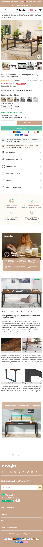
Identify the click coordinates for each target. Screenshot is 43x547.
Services (4, 514)
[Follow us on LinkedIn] (32, 472)
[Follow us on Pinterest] (19, 472)
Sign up (13, 147)
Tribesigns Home (8, 508)
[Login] (36, 10)
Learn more (18, 141)
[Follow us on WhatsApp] (2, 472)
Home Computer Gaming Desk (17, 405)
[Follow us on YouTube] (23, 472)
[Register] (40, 487)
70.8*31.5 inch (18, 107)
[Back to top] (39, 534)
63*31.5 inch (6, 107)
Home (3, 15)
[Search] (5, 10)
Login (20, 147)
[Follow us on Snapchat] (36, 472)
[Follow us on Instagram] (15, 472)
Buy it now (21, 128)
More (3, 521)
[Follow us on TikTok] (27, 472)
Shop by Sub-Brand (9, 527)
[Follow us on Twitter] (11, 472)
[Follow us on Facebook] (6, 472)
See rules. (27, 147)
